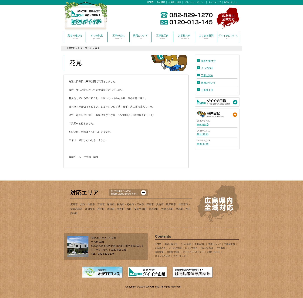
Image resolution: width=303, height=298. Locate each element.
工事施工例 (162, 36)
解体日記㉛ (202, 134)
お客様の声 (184, 36)
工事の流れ (118, 36)
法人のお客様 (207, 248)
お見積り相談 (174, 2)
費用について (140, 36)
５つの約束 (96, 36)
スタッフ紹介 (191, 248)
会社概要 (161, 2)
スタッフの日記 (162, 256)
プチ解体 (221, 248)
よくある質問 (206, 36)
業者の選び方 (75, 36)
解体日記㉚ (202, 144)
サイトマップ (214, 2)
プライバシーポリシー (194, 2)
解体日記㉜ (202, 124)
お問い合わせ (230, 2)
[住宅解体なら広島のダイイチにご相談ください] (86, 26)
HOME (150, 2)
